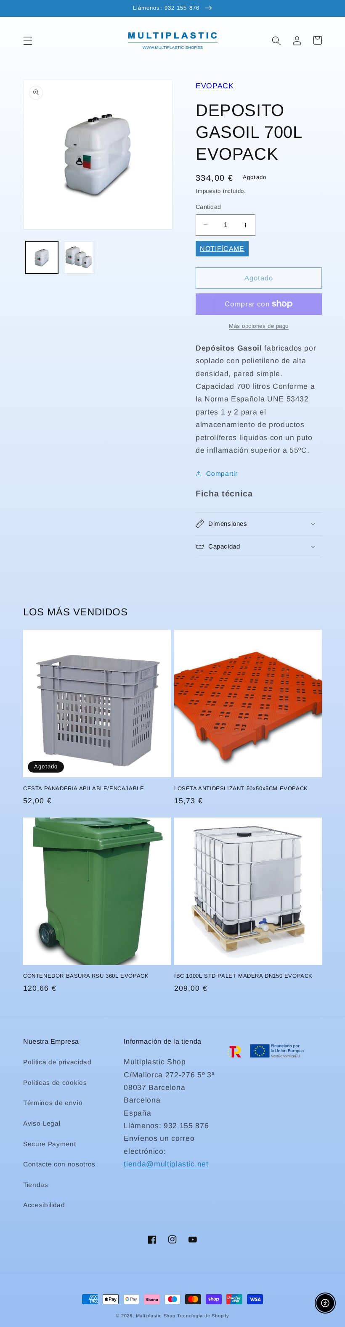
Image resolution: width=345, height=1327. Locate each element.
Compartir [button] (221, 473)
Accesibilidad (44, 1204)
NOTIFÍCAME (222, 248)
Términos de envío (52, 1102)
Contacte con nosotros (59, 1164)
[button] (28, 40)
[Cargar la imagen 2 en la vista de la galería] (79, 257)
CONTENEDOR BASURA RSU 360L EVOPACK (86, 976)
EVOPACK (215, 86)
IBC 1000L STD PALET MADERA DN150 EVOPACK (243, 976)
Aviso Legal (41, 1123)
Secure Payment (49, 1144)
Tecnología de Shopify (203, 1315)
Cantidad (208, 206)
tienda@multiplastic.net (166, 1164)
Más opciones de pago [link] (259, 326)
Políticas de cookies (55, 1082)
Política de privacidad (57, 1062)
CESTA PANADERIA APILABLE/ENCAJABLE (83, 788)
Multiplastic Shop (155, 1315)
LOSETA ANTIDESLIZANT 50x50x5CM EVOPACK (241, 788)
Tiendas (35, 1184)
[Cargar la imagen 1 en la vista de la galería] (42, 257)
